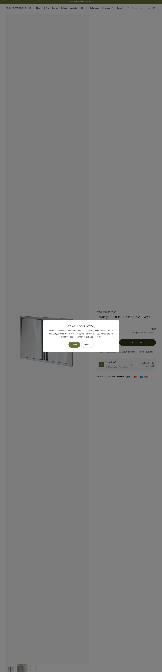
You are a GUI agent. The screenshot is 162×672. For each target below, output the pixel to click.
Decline (87, 345)
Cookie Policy (95, 337)
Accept (74, 345)
